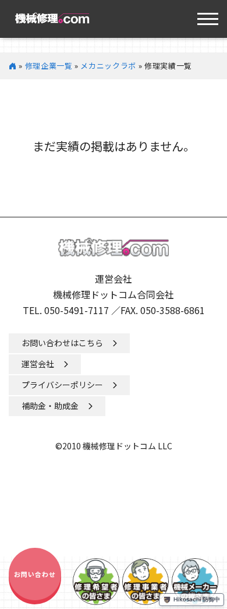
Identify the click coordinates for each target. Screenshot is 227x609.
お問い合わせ (35, 574)
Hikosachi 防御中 (196, 599)
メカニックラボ (108, 65)
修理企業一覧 (49, 65)
